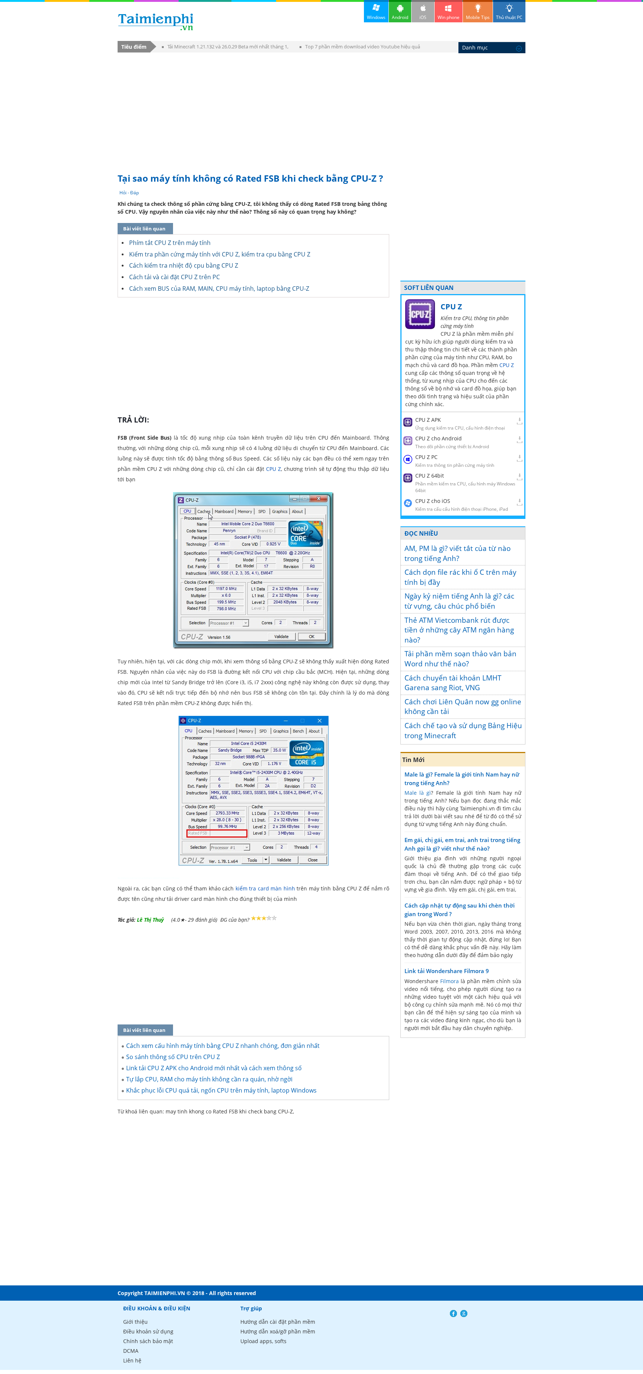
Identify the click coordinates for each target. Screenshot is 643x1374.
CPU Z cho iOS (432, 500)
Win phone (449, 17)
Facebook (453, 1313)
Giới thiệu (135, 1321)
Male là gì (417, 792)
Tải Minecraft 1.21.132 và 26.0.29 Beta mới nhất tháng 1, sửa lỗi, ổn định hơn (225, 47)
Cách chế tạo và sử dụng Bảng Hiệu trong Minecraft (463, 730)
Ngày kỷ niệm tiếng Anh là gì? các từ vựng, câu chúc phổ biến (459, 601)
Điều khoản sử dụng (148, 1331)
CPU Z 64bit (429, 475)
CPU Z (273, 468)
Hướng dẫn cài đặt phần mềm (277, 1321)
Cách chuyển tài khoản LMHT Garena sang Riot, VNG (453, 683)
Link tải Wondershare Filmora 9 (446, 971)
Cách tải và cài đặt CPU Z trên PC (174, 277)
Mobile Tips (478, 17)
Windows (376, 17)
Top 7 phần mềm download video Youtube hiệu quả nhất (360, 47)
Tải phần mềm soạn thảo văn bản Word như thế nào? (460, 659)
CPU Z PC (426, 456)
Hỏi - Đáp (129, 192)
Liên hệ (132, 1360)
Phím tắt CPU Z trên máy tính (170, 243)
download (156, 22)
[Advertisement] (321, 109)
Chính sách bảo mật (148, 1341)
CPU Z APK (428, 419)
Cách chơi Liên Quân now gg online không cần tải (462, 707)
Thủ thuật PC (509, 17)
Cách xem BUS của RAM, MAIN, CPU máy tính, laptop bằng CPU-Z (219, 288)
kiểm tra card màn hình (265, 888)
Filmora (449, 981)
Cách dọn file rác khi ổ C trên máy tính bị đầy (460, 577)
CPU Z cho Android (438, 438)
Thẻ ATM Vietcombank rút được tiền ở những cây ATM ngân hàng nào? (459, 630)
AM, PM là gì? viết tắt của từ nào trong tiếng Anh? (457, 553)
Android (400, 17)
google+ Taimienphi (463, 1313)
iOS (422, 17)
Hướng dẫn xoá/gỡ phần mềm (277, 1331)
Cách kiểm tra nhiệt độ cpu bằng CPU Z (183, 265)
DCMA (130, 1350)
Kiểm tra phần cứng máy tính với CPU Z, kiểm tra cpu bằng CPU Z (219, 254)
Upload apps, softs (263, 1341)
